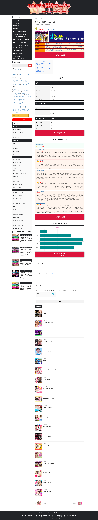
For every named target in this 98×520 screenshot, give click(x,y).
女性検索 (27, 94)
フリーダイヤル (64, 46)
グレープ (45, 332)
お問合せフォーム (56, 512)
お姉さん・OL (48, 43)
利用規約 (49, 512)
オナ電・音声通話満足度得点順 (20, 36)
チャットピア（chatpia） (50, 29)
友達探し (28, 107)
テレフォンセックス (57, 46)
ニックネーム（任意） (40, 285)
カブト (44, 360)
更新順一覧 (16, 25)
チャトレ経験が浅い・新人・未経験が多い (21, 105)
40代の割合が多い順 (17, 56)
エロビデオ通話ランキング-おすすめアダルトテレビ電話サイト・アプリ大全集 (49, 516)
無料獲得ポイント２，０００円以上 (19, 109)
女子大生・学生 (24, 78)
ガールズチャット (47, 426)
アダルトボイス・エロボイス (18, 89)
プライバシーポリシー (42, 512)
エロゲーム (16, 137)
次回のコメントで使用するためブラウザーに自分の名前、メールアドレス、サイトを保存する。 (57, 290)
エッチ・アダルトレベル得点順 (20, 31)
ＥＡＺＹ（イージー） (48, 322)
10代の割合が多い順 (17, 47)
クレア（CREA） (47, 417)
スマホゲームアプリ (23, 71)
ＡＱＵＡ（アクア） (47, 407)
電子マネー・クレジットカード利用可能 (56, 50)
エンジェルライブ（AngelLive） (51, 370)
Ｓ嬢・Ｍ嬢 (21, 83)
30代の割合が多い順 (17, 53)
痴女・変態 (76, 43)
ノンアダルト (17, 212)
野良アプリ (30, 109)
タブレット (63, 37)
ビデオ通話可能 (69, 49)
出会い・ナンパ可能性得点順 (21, 42)
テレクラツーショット (25, 69)
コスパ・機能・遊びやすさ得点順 (21, 45)
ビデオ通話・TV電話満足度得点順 (22, 39)
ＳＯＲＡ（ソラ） (47, 482)
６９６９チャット (47, 351)
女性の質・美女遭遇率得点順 (20, 34)
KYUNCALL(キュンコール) (49, 388)
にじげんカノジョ (47, 491)
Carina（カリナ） (47, 445)
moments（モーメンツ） (49, 398)
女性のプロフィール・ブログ (18, 94)
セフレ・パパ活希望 (17, 103)
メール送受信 (78, 46)
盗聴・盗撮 (64, 47)
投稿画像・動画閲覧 (58, 47)
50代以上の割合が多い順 (18, 58)
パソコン (67, 37)
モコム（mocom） (47, 455)
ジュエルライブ (46, 472)
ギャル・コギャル (16, 78)
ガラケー (24, 74)
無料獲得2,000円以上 (19, 228)
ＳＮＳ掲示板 (15, 71)
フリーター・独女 (54, 43)
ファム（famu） (47, 379)
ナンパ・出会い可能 (18, 225)
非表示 (44, 61)
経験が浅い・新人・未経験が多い (21, 223)
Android (59, 37)
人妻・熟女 (60, 43)
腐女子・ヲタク (24, 84)
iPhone (55, 37)
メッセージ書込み (16, 93)
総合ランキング (18, 20)
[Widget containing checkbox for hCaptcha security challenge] (46, 294)
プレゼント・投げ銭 (71, 46)
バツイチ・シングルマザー (68, 43)
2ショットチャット (49, 46)
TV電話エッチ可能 (49, 49)
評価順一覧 (16, 28)
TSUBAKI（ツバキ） (48, 341)
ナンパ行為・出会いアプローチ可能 (19, 106)
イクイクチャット (47, 436)
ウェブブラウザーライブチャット (59, 49)
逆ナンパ (29, 96)
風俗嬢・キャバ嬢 (16, 84)
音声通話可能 (15, 112)
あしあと (23, 87)
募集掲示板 (24, 93)
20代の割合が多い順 (17, 50)
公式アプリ (23, 107)
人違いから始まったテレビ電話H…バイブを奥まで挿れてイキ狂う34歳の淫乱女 (26, 263)
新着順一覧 (17, 23)
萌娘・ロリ (15, 83)
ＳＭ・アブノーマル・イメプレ (19, 99)
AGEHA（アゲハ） (47, 313)
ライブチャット (57, 34)
